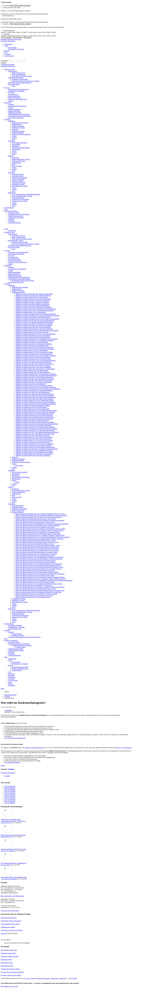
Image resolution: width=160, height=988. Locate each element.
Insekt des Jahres (17, 497)
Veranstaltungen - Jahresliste (16, 627)
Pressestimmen (16, 662)
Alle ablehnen (27, 37)
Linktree (10, 264)
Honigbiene (11, 470)
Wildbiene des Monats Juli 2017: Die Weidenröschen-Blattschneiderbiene (37, 432)
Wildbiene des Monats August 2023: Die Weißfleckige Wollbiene (35, 340)
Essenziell (6, 5)
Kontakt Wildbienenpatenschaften (22, 645)
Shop (6, 639)
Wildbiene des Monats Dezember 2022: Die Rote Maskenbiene (34, 354)
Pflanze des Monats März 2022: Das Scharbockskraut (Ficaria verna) (36, 589)
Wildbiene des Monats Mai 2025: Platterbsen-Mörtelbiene (32, 305)
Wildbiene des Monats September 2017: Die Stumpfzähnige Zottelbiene (36, 429)
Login (27, 978)
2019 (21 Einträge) (9, 796)
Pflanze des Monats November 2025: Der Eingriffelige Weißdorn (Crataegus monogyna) (41, 515)
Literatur (14, 467)
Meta (5, 657)
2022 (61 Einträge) (9, 791)
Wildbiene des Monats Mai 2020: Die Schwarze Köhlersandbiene (35, 395)
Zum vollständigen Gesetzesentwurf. (15, 738)
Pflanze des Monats (17, 512)
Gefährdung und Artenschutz (20, 615)
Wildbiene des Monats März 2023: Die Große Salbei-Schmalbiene (35, 349)
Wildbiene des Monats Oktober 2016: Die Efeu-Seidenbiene (33, 442)
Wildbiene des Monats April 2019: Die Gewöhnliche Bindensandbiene (36, 410)
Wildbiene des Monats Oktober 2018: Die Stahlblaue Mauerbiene (35, 414)
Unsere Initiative (10, 924)
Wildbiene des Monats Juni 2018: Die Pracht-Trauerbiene (32, 420)
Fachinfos (7, 284)
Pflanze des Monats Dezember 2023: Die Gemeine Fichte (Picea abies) (36, 554)
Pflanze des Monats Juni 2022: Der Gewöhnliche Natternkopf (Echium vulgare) (39, 584)
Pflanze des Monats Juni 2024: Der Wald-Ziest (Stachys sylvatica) (35, 544)
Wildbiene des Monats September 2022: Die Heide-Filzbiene (33, 359)
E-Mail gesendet (20, 647)
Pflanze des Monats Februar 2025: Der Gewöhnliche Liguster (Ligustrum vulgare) (40, 530)
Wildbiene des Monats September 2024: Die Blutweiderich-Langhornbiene (37, 319)
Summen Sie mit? (9, 232)
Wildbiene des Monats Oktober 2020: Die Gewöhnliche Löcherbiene (36, 387)
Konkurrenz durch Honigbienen (21, 462)
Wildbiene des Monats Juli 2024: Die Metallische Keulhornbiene (34, 322)
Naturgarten (11, 504)
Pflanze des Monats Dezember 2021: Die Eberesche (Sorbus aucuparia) (36, 594)
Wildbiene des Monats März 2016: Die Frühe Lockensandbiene (34, 454)
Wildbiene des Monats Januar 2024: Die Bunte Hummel (32, 332)
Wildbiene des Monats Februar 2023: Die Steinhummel (32, 350)
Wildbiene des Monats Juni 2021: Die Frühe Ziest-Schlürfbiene (34, 380)
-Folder (9, 950)
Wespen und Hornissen (18, 492)
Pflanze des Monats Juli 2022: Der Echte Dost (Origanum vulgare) (35, 582)
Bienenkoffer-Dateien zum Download (23, 280)
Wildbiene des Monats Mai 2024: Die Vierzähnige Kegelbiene (34, 325)
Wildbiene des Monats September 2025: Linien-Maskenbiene (33, 299)
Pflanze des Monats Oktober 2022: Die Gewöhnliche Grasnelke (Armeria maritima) (40, 577)
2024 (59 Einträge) (9, 788)
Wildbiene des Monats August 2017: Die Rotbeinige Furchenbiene (35, 430)
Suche (10, 682)
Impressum (4, 39)
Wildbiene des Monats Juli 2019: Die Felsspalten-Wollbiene (33, 405)
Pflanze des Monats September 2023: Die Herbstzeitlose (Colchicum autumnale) (39, 559)
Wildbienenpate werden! (8, 927)
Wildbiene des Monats (18, 292)
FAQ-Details (19, 465)
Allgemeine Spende (14, 642)
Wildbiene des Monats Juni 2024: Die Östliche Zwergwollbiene (34, 324)
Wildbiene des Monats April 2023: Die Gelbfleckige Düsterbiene (34, 347)
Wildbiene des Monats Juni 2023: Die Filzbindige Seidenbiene (34, 344)
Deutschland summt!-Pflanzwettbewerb (19, 245)
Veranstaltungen (9, 624)
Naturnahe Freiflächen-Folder (9, 956)
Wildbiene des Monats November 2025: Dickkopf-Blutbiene (33, 295)
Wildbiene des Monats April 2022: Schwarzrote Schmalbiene (33, 367)
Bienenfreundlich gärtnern (15, 240)
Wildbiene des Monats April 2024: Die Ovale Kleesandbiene (33, 327)
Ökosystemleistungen (18, 614)
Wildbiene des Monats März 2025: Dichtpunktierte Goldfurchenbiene (36, 309)
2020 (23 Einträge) (9, 794)
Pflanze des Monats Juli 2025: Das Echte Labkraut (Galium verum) (35, 522)
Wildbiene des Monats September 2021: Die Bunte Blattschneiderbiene (36, 375)
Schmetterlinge (16, 494)
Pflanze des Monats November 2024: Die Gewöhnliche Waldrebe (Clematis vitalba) (40, 535)
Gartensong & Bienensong (16, 282)
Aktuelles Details (17, 634)
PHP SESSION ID (8, 16)
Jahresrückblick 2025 (7, 966)
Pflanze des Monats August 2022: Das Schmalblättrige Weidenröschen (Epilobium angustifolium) (44, 580)
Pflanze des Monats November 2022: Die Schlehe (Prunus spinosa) (35, 575)
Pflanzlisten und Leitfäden (19, 509)
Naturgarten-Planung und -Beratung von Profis (25, 244)
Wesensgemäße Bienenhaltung (21, 477)
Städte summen (12, 234)
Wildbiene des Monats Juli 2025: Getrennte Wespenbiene (32, 302)
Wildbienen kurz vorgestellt (20, 287)
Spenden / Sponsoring (10, 640)
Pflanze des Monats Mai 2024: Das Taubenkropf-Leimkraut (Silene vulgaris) (38, 545)
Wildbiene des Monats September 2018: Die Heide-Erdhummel (34, 415)
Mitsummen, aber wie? (18, 235)
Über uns (7, 250)
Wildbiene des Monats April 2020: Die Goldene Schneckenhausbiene (36, 397)
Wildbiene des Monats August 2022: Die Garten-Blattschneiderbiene (36, 360)
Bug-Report (11, 685)
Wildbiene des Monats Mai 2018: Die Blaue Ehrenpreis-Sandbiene (35, 422)
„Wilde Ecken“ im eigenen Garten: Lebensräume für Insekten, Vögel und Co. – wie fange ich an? (13, 821)
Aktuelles (7, 630)
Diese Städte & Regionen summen (22, 239)
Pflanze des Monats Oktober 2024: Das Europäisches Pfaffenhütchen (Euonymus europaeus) (43, 537)
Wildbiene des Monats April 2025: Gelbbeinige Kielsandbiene (34, 307)
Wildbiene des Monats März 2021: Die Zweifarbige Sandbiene (34, 385)
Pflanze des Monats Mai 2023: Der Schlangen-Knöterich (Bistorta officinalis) (38, 565)
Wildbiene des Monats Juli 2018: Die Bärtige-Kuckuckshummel (34, 419)
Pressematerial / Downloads (20, 664)
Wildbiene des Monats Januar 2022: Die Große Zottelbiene (33, 372)
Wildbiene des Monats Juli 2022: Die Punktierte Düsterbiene (33, 362)
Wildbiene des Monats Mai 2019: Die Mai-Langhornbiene (32, 409)
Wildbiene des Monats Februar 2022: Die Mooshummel (32, 370)
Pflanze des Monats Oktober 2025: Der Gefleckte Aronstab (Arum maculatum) (39, 517)
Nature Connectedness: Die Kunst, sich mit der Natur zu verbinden (13, 850)
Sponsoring (11, 654)
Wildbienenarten (16, 289)
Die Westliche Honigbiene (19, 472)
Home (6, 229)
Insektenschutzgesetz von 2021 (21, 490)
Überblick (11, 267)
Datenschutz (17, 39)
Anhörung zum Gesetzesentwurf (34, 747)
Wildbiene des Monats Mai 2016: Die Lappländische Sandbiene (34, 450)
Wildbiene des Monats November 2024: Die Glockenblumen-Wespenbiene (37, 315)
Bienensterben (16, 474)
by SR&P (74, 978)
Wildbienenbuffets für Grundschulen (18, 277)
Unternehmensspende (14, 655)
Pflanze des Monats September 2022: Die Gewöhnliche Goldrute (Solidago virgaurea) (41, 579)
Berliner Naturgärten (14, 274)
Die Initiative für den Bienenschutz (18, 252)
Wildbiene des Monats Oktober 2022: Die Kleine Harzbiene (33, 357)
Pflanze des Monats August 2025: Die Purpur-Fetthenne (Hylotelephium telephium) (40, 520)
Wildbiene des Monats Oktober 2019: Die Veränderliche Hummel (35, 400)
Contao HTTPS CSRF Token (11, 7)
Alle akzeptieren (17, 37)
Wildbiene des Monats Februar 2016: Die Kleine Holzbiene (33, 455)
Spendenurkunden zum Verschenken (19, 644)
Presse (10, 660)
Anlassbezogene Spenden (15, 649)
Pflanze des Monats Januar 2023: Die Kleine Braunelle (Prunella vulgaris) (37, 572)
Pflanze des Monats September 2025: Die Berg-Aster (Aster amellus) (36, 519)
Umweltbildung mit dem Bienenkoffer (19, 279)
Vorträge (10, 270)
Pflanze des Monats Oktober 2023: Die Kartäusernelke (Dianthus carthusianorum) (39, 557)
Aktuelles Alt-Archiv (18, 635)
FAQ (9, 672)
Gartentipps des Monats (19, 599)
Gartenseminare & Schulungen (17, 269)
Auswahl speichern (6, 37)
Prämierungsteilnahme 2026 (20, 669)
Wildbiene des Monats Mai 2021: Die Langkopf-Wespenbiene (34, 382)
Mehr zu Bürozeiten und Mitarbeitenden (12, 896)
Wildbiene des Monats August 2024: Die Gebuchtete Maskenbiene (35, 320)
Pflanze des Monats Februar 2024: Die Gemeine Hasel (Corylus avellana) (37, 550)
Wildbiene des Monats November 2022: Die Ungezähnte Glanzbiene (36, 355)
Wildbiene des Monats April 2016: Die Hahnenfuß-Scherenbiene (34, 452)
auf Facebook (11, 921)
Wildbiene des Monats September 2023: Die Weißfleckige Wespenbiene (37, 339)
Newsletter (11, 679)
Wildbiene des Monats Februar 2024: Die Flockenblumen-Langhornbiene (37, 330)
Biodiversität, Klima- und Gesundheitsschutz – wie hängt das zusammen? (14, 878)
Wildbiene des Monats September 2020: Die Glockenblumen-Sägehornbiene (38, 389)
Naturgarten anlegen (18, 505)
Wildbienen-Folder (6, 959)
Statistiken (6, 24)
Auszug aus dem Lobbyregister (10, 910)
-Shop (8, 917)
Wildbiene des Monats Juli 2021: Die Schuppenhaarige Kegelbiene (35, 379)
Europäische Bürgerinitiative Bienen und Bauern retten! (24, 637)
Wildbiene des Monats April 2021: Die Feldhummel (31, 384)
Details (18, 482)
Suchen (3, 62)
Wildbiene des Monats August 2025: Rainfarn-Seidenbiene (33, 300)
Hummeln (15, 457)
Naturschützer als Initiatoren (16, 254)
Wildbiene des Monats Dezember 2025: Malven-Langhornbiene (34, 294)
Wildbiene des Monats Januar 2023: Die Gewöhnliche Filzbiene (34, 352)
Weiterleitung (12, 230)
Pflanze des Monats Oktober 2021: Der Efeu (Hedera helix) (33, 597)
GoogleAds (6, 34)
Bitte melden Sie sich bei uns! (9, 986)
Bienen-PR (7, 265)
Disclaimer (11, 39)
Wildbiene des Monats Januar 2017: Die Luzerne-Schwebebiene (34, 440)
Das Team (11, 255)
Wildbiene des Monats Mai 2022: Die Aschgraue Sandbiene (33, 365)
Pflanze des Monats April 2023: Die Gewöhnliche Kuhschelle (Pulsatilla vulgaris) (39, 567)
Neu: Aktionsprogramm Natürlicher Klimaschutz (26, 610)
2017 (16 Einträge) (9, 799)
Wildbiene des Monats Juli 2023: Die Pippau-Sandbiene (32, 342)
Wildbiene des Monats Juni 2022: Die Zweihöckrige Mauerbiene (34, 364)
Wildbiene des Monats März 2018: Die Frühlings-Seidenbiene (34, 425)
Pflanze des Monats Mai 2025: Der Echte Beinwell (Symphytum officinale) (38, 525)
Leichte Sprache (13, 680)
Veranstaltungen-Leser (14, 629)
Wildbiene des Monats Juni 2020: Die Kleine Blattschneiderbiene (35, 394)
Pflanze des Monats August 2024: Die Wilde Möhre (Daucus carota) (35, 540)
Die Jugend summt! (14, 247)
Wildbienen (11, 285)
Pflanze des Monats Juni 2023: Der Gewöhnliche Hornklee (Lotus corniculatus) (39, 564)
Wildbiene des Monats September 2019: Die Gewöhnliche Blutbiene (36, 402)
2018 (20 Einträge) (9, 798)
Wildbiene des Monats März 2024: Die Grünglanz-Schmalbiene (34, 329)
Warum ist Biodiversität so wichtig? (22, 612)
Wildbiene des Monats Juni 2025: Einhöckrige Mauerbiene (33, 304)
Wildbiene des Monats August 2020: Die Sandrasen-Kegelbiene (34, 390)
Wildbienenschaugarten (15, 275)
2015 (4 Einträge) (9, 803)
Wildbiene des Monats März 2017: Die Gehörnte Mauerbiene (33, 439)
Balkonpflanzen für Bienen (20, 602)
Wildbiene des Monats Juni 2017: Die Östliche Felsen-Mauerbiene (35, 434)
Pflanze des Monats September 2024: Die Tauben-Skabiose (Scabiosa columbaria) (40, 539)
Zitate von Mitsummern (19, 237)
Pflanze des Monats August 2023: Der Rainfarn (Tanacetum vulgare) (36, 560)
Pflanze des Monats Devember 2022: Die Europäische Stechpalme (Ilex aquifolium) (40, 574)
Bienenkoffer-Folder (7, 962)
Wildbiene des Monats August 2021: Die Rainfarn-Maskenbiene (34, 377)
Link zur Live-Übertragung (123, 747)
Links (13, 249)
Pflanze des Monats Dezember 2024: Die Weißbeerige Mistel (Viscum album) (38, 534)
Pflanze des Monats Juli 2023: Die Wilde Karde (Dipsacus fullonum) (36, 562)
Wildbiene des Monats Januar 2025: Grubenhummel (31, 312)
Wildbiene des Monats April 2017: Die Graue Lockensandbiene (34, 437)
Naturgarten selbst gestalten (20, 242)
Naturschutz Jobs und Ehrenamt (17, 262)
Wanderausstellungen (14, 272)
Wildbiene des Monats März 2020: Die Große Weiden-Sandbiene (35, 399)
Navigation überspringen (8, 41)
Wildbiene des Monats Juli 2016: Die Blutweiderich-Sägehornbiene (35, 447)
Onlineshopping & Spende (16, 650)
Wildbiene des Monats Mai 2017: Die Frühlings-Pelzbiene (32, 435)
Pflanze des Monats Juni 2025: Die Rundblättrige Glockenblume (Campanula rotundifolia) (42, 524)
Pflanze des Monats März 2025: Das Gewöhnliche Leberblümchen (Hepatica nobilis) (40, 529)
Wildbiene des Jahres (18, 290)
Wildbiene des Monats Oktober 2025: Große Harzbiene (32, 297)
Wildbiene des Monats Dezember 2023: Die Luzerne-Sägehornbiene (35, 334)
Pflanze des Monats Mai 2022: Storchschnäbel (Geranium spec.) (34, 585)
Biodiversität (12, 609)
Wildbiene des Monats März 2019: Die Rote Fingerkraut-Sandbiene (35, 412)
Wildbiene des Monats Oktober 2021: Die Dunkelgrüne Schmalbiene (36, 374)
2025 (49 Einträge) (9, 786)
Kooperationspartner (14, 259)
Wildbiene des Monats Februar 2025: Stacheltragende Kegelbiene (35, 310)
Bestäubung (15, 489)
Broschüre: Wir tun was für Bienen (11, 975)
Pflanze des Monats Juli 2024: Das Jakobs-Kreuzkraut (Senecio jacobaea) (37, 542)
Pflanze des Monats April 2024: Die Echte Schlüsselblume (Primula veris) (37, 547)
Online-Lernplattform (18, 510)
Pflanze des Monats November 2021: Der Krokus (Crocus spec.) (34, 595)
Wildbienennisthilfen (18, 460)
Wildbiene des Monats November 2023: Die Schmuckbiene (33, 335)
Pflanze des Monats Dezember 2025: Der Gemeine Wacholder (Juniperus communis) (40, 514)
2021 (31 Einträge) (9, 793)
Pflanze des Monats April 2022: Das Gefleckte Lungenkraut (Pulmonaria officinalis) (40, 587)
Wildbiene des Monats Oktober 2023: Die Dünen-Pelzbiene (33, 337)
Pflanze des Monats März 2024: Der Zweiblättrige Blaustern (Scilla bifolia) (37, 549)
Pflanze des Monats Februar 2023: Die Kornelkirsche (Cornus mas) (35, 570)
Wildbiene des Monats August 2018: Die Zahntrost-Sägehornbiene (35, 417)
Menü (2, 688)
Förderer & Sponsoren (14, 260)
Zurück (3, 765)
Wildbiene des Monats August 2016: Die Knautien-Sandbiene (34, 445)
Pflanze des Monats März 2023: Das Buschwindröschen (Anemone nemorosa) (38, 569)
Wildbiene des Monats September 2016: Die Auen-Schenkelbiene (35, 444)
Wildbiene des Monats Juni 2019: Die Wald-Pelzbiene (31, 407)
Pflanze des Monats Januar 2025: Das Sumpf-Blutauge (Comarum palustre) (38, 532)
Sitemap (10, 684)
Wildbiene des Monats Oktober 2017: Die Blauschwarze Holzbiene (35, 427)
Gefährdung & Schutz (18, 459)
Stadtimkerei (15, 475)
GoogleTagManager (9, 30)
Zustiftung (11, 652)
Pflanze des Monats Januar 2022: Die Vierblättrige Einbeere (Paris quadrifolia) (38, 592)
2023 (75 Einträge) (9, 789)
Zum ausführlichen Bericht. (12, 762)
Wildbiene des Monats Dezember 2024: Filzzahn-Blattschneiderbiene (36, 314)
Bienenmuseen (16, 479)
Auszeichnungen (13, 257)
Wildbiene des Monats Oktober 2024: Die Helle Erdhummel (33, 317)
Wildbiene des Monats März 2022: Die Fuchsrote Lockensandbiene (35, 369)
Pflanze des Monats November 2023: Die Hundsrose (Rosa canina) (35, 555)
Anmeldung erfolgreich (15, 625)
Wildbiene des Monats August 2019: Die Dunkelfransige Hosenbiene (36, 404)
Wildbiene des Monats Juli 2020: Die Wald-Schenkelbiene (33, 392)
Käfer (13, 495)
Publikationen (12, 659)
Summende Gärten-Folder (8, 953)
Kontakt (10, 665)
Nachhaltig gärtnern (17, 507)
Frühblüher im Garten (18, 600)
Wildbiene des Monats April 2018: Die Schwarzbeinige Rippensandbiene (37, 424)
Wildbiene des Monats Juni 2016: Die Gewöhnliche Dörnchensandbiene (37, 449)
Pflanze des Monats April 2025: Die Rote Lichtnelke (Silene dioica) (35, 527)
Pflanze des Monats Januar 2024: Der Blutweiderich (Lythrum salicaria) (36, 552)
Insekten (10, 487)
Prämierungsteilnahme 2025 (20, 667)
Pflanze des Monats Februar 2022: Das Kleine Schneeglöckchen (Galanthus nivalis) (40, 590)
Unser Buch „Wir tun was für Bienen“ (12, 930)
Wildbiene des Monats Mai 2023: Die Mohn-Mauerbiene (32, 345)
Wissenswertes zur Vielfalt (19, 617)
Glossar (14, 464)
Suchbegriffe (4, 61)
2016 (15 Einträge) (9, 801)
